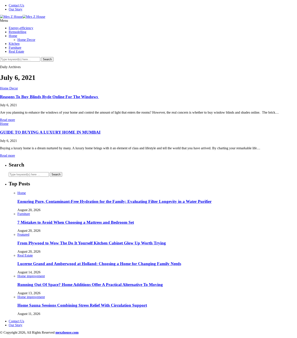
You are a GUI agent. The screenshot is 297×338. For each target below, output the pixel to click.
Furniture (15, 47)
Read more (7, 120)
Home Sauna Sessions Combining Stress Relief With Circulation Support (82, 305)
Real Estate (16, 51)
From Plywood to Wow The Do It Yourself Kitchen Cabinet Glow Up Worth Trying (91, 243)
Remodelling (17, 32)
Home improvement (31, 276)
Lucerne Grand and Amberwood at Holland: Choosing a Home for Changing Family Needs (99, 263)
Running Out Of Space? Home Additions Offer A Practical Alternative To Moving (90, 284)
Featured (23, 234)
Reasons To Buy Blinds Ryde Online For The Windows (49, 96)
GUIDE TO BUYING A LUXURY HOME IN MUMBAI (50, 132)
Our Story (15, 9)
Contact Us (16, 5)
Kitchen (14, 43)
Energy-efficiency (21, 28)
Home (13, 36)
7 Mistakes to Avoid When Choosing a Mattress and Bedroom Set (75, 222)
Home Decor (26, 40)
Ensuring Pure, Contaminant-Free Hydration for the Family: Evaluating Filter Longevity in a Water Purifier (114, 201)
